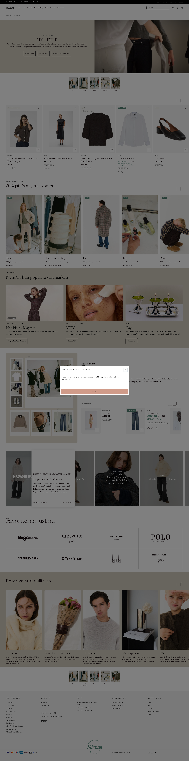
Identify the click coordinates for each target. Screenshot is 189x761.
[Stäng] (125, 370)
